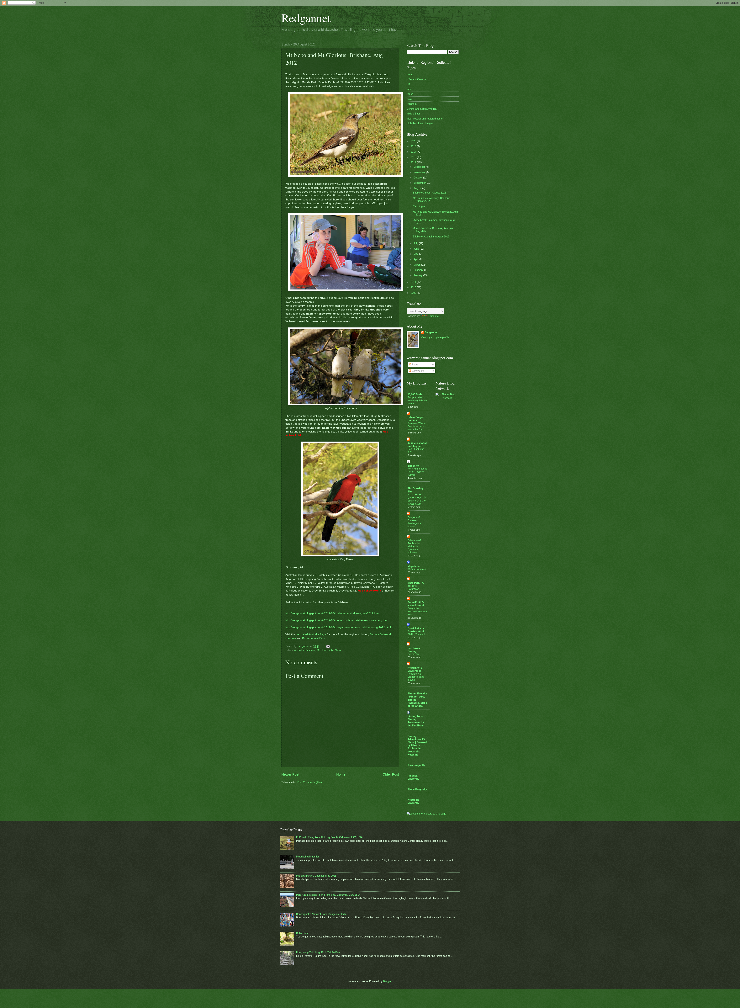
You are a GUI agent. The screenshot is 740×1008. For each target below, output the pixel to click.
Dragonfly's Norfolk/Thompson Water (417, 611)
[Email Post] (327, 646)
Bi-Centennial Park (313, 638)
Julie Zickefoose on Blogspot (417, 445)
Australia (299, 650)
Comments (417, 370)
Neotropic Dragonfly (413, 801)
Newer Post (290, 774)
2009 (414, 292)
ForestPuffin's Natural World (416, 604)
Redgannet (306, 17)
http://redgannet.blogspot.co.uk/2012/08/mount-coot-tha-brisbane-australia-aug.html (336, 620)
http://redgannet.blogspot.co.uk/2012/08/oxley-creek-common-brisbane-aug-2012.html (338, 627)
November (420, 172)
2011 (414, 282)
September (420, 182)
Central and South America (421, 108)
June (417, 248)
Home (341, 774)
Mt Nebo (336, 650)
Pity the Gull (414, 654)
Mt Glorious (323, 650)
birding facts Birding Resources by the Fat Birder (416, 721)
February (419, 269)
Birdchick (413, 465)
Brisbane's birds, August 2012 (429, 192)
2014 (414, 151)
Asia (409, 99)
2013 (414, 157)
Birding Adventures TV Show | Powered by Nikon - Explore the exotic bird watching (417, 745)
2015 (414, 146)
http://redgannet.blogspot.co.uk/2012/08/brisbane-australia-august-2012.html (332, 613)
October (418, 177)
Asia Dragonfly (416, 765)
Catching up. (420, 206)
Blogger (387, 981)
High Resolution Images (420, 123)
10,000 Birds (415, 394)
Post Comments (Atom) (310, 782)
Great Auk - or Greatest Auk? (416, 630)
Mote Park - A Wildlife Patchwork (416, 585)
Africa (410, 94)
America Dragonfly (413, 777)
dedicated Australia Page (311, 634)
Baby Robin (302, 933)
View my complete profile (435, 337)
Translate (433, 316)
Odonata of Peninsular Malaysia (414, 543)
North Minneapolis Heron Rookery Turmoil (417, 471)
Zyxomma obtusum (413, 551)
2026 (414, 141)
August (418, 188)
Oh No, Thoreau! (416, 634)
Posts (414, 364)
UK (408, 84)
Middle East (413, 113)
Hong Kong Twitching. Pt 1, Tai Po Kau (318, 952)
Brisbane (310, 650)
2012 (414, 162)
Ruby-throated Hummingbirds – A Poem (417, 400)
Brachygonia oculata (414, 525)
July (416, 243)
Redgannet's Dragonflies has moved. (416, 676)
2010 (414, 287)
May (416, 253)
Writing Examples (417, 569)
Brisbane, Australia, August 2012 (431, 236)
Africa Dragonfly (417, 789)
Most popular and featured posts (425, 118)
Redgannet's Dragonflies (415, 669)
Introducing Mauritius (308, 856)
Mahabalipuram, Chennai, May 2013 (316, 875)
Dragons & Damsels (414, 519)
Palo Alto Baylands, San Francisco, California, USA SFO (328, 894)
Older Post (391, 774)
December (420, 166)
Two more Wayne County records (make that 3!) (417, 426)
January (418, 275)
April (416, 259)
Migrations (414, 566)
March (417, 264)
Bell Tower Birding (414, 650)
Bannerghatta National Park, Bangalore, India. (321, 914)
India (409, 89)
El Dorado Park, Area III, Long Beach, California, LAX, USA (329, 837)
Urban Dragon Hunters (416, 419)
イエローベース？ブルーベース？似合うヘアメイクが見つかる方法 (417, 499)
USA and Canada (416, 79)
